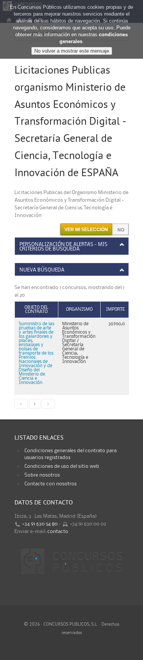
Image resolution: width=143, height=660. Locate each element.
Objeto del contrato (36, 309)
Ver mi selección (86, 229)
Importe (115, 309)
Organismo (79, 309)
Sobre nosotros (42, 475)
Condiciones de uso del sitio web (61, 466)
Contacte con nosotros (50, 484)
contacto (57, 531)
